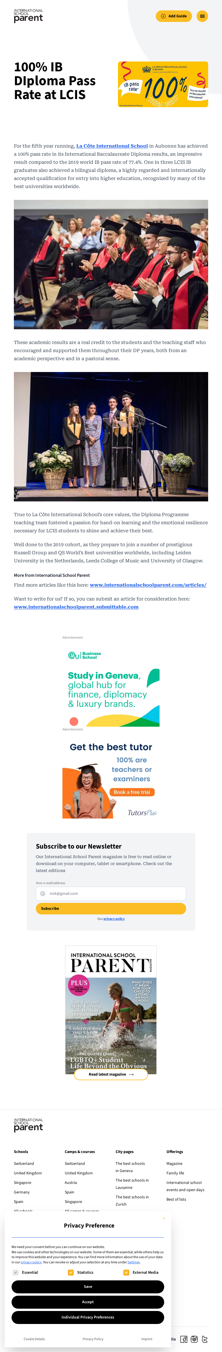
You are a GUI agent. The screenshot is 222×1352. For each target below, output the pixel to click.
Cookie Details (34, 1339)
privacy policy (31, 1262)
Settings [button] (133, 1262)
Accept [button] (88, 1302)
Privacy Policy (93, 1339)
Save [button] (88, 1287)
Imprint (146, 1339)
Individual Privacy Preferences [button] (88, 1317)
